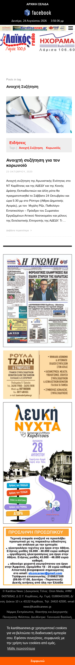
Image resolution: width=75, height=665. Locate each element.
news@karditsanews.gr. (37, 606)
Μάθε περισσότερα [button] (21, 648)
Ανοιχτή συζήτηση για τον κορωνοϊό (33, 163)
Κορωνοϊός (53, 147)
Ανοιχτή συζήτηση (31, 147)
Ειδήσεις (17, 143)
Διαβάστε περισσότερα (17, 230)
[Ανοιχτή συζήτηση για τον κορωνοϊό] (32, 114)
